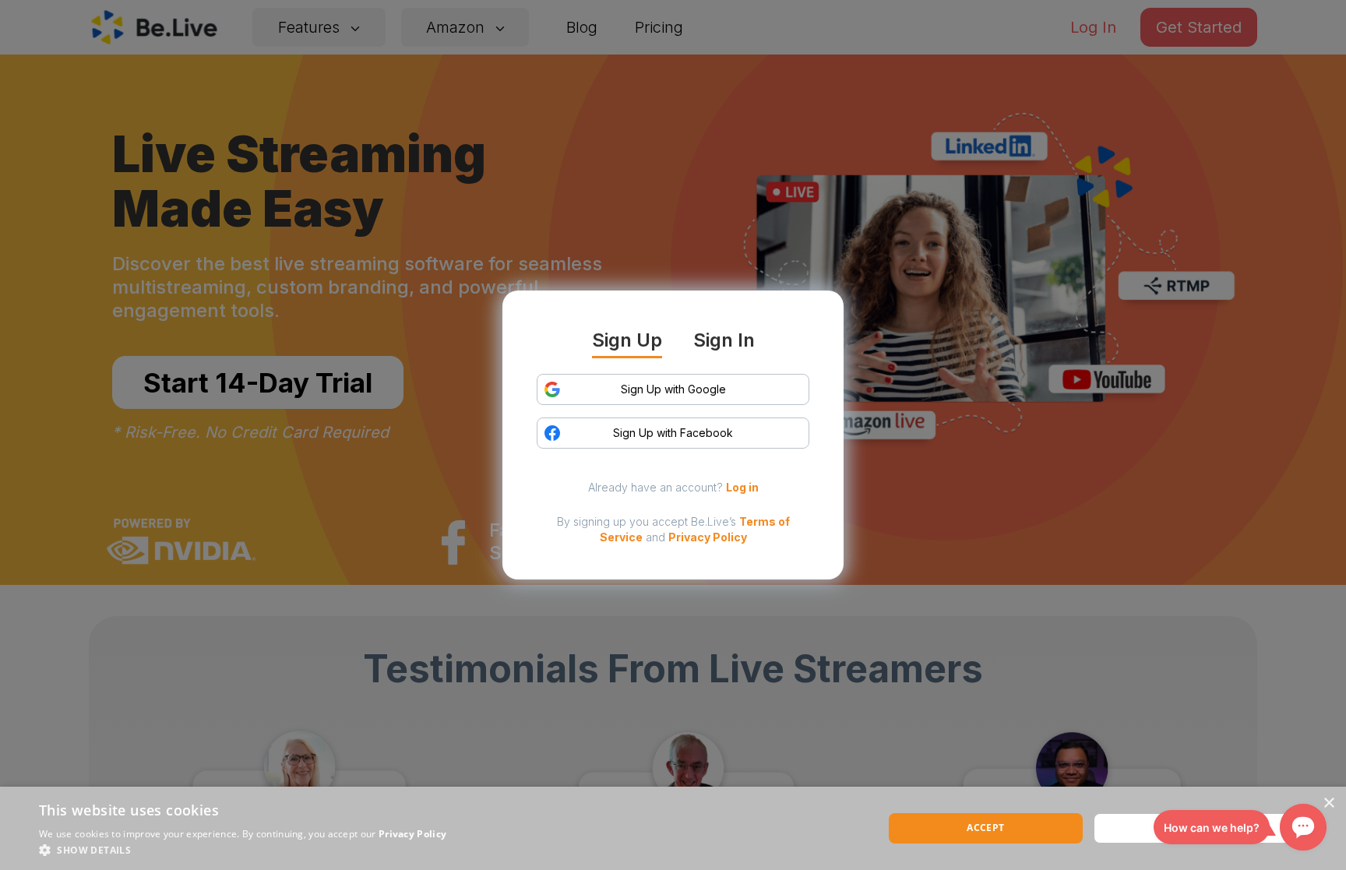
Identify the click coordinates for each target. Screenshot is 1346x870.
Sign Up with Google (673, 389)
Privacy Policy (707, 537)
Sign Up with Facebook (673, 432)
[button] (242, 850)
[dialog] (673, 828)
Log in (742, 487)
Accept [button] (985, 827)
